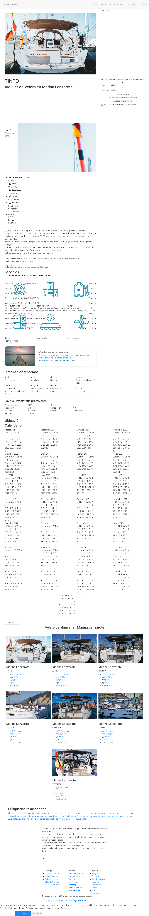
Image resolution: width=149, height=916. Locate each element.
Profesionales (74, 876)
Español (93, 5)
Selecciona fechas (109, 85)
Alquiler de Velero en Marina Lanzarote (24, 813)
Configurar (36, 913)
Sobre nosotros (52, 879)
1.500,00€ (34, 385)
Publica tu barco (117, 5)
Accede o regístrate (138, 5)
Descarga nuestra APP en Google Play (75, 887)
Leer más (9, 265)
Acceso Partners (52, 885)
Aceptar (7, 914)
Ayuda (103, 5)
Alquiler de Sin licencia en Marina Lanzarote (67, 819)
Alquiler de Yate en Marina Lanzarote (33, 819)
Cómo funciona (51, 876)
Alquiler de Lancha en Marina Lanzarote (59, 813)
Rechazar (23, 914)
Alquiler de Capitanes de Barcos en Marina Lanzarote (78, 816)
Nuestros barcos (10, 5)
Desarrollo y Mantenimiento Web (64, 900)
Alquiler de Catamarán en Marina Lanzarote (36, 816)
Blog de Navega (52, 882)
